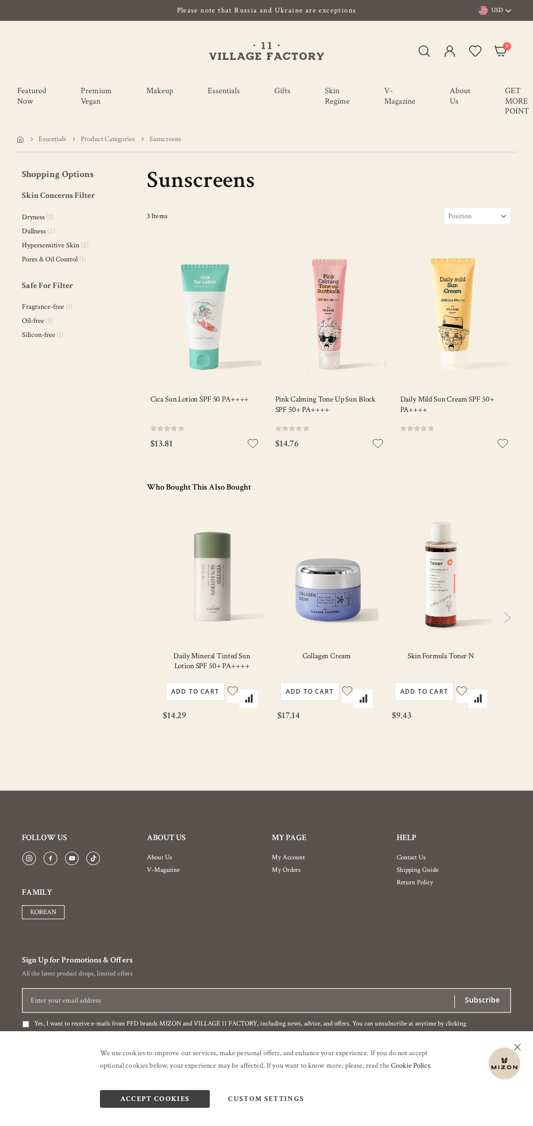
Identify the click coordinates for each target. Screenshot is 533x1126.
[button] (447, 51)
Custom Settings (266, 1099)
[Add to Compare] (248, 699)
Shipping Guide (417, 870)
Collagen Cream (326, 656)
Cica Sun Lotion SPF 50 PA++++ (199, 399)
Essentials (52, 139)
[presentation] (83, 10)
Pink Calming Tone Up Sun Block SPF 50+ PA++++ (325, 404)
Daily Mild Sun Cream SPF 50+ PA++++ (447, 404)
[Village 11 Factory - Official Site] (266, 51)
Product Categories (108, 139)
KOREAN (43, 912)
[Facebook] (50, 859)
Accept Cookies (155, 1099)
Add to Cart (195, 691)
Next (507, 617)
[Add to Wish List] (233, 698)
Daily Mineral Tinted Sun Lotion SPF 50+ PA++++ (211, 661)
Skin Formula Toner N (441, 656)
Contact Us (411, 857)
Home (20, 139)
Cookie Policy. (411, 1065)
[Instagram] (29, 859)
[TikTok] (93, 859)
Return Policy (415, 882)
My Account (288, 857)
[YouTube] (72, 859)
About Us (159, 857)
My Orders (286, 870)
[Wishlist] (473, 51)
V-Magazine (163, 870)
